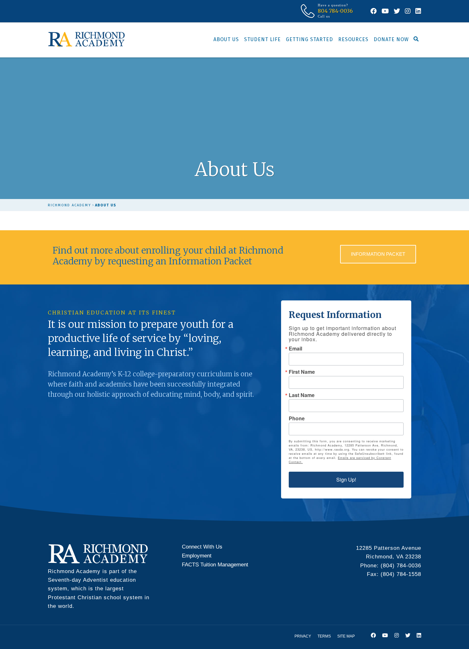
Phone (297, 418)
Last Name (302, 395)
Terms (324, 636)
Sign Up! (346, 479)
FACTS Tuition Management (215, 565)
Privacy (302, 636)
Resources (353, 39)
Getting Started (309, 39)
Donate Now (391, 39)
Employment (197, 556)
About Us (226, 39)
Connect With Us (202, 547)
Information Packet (378, 254)
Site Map (346, 636)
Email (295, 348)
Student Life (262, 39)
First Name (302, 371)
